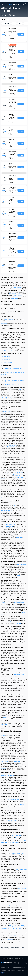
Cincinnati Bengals (19, 380)
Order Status (4, 958)
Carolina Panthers (5, 356)
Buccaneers (4, 397)
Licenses (10, 970)
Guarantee (17, 958)
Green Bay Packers (9, 372)
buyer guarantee (18, 295)
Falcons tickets (14, 298)
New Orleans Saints (6, 359)
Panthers (12, 397)
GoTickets (4, 947)
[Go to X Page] (26, 963)
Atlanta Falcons (17, 287)
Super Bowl (4, 323)
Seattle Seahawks (21, 564)
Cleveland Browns (9, 384)
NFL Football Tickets (13, 947)
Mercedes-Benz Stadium (15, 293)
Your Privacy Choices (9, 973)
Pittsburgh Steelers (19, 384)
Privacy (22, 970)
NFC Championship (9, 319)
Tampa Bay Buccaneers (7, 362)
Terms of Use (16, 970)
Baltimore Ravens (9, 380)
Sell (22, 958)
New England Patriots (13, 621)
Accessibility (4, 970)
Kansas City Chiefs (6, 382)
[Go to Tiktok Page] (18, 963)
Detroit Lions (16, 368)
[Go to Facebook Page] (22, 963)
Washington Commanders (8, 374)
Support (11, 958)
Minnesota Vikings (19, 372)
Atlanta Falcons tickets (7, 510)
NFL (14, 505)
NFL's (4, 416)
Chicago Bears (8, 368)
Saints (19, 389)
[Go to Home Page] (14, 4)
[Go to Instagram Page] (15, 963)
